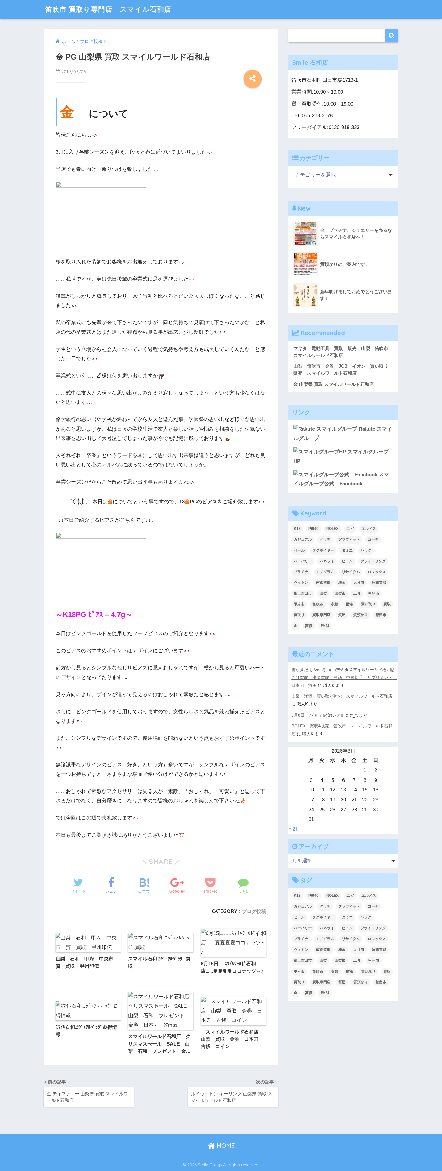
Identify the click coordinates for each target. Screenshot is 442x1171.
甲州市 (373, 593)
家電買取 (379, 582)
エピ (350, 529)
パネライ (327, 561)
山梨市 (340, 593)
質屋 (341, 615)
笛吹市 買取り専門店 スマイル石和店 (108, 9)
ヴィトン (301, 582)
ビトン (347, 561)
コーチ (373, 539)
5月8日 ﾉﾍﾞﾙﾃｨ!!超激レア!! (317, 715)
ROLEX (332, 529)
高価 (308, 626)
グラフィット (349, 539)
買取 (387, 604)
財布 (349, 604)
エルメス (368, 529)
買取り (299, 615)
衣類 (334, 604)
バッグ (366, 550)
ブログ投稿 (254, 911)
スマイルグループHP (340, 456)
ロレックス (377, 572)
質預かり (360, 615)
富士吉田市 (303, 593)
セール (299, 550)
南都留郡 (323, 582)
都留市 (381, 615)
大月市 (358, 582)
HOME (225, 1145)
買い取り (368, 604)
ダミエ (347, 550)
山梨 (323, 593)
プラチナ (301, 572)
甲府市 (299, 604)
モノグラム (325, 572)
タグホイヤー (323, 550)
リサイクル (351, 572)
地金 (341, 582)
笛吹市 (317, 604)
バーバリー (303, 561)
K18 (297, 529)
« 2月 (294, 829)
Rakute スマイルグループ (342, 433)
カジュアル (303, 539)
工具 (357, 593)
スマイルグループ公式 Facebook (341, 479)
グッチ (325, 539)
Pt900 (313, 529)
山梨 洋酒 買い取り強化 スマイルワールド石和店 (341, 696)
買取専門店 (321, 615)
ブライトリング (373, 561)
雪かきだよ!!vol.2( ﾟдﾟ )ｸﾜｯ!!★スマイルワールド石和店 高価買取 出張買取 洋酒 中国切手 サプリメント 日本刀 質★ (345, 677)
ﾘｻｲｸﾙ (324, 626)
